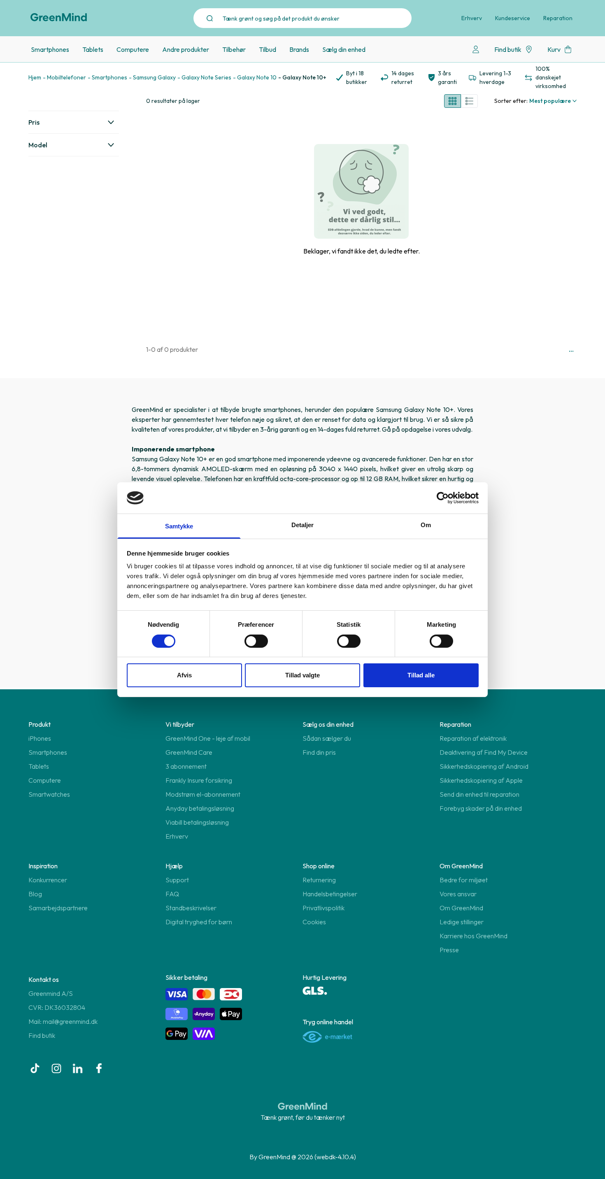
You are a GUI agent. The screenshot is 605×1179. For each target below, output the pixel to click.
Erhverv (471, 18)
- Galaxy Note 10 (255, 77)
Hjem (34, 77)
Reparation (557, 18)
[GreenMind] (58, 17)
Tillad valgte (302, 675)
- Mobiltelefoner (64, 77)
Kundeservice (512, 18)
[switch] (256, 641)
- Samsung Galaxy (152, 77)
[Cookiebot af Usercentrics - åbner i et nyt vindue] (443, 498)
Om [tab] (426, 524)
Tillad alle (421, 675)
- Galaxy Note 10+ (302, 77)
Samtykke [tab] (179, 526)
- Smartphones (107, 77)
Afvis (184, 675)
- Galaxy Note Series (204, 77)
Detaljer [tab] (302, 524)
